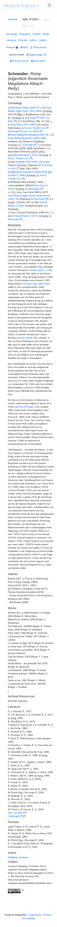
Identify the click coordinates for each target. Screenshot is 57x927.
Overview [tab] (13, 19)
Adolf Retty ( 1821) (28, 155)
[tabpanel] (28, 463)
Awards (36, 34)
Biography (25, 34)
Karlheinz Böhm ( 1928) (40, 270)
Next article (39, 61)
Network (11, 47)
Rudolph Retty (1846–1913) (30, 162)
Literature (11, 40)
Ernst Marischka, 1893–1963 (35, 284)
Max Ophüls (26, 338)
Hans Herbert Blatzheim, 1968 (27, 138)
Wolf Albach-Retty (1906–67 (24, 107)
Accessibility (28, 918)
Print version (39, 47)
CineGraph (27, 145)
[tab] (30, 19)
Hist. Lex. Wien (30, 131)
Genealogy (11, 34)
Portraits (22, 40)
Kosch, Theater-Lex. (35, 128)
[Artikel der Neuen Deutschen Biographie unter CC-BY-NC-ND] (16, 891)
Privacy (47, 915)
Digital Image (35, 55)
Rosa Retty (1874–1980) (23, 124)
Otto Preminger (26, 407)
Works (46, 34)
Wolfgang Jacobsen (18, 857)
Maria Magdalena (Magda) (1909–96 (29, 134)
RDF (25, 47)
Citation (43, 40)
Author (32, 40)
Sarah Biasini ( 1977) (26, 216)
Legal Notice (35, 915)
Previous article (21, 61)
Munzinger (30, 118)
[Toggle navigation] (49, 5)
